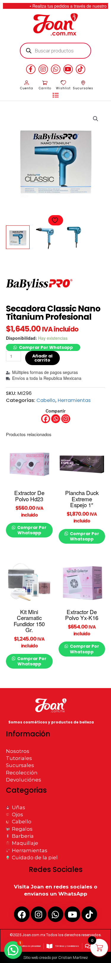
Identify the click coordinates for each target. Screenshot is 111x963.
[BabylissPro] (40, 282)
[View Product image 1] (18, 237)
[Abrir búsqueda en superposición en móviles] (55, 51)
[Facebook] (45, 418)
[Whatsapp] (55, 418)
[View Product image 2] (46, 237)
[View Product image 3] (74, 237)
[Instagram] (65, 418)
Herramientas (74, 400)
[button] (56, 95)
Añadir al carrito (42, 358)
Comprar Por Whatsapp (46, 347)
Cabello (45, 400)
